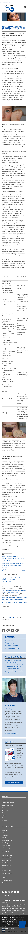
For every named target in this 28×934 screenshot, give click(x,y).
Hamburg (10, 912)
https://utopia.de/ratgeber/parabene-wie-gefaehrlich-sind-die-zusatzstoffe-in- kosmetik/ (13, 565)
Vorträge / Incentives (7, 880)
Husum (9, 913)
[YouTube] (12, 892)
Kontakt (4, 818)
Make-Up (4, 837)
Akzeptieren (23, 922)
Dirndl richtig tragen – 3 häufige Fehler (14, 671)
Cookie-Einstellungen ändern (7, 2)
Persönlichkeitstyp (6, 870)
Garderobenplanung (7, 860)
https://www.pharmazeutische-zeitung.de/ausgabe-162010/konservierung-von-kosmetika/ (13, 558)
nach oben (6, 895)
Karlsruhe (21, 913)
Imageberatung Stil (6, 857)
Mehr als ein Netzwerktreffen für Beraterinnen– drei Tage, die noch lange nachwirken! (14, 666)
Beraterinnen (5, 810)
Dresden (4, 910)
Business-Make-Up (6, 865)
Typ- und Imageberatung (8, 802)
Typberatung (5, 835)
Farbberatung (5, 830)
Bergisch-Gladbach (20, 905)
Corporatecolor (5, 800)
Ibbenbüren (15, 913)
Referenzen (4, 882)
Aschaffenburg (11, 905)
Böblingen (13, 906)
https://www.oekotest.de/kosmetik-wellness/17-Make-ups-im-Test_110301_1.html (11, 579)
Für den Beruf (6, 851)
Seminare (4, 877)
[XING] (8, 630)
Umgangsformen (6, 868)
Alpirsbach (4, 905)
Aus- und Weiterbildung (12, 648)
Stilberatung (5, 832)
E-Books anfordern (14, 782)
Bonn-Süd (18, 906)
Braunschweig (5, 908)
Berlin (3, 906)
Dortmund (22, 908)
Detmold (17, 908)
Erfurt (14, 910)
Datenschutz (5, 930)
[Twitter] (12, 630)
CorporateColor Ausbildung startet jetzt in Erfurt (13, 661)
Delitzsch (12, 908)
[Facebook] (3, 630)
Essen (17, 910)
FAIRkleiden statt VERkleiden (13, 646)
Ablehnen (22, 926)
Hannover (20, 912)
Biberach (8, 906)
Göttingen (4, 912)
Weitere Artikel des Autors (13, 733)
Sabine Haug (13, 30)
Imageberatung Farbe (7, 855)
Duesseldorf (9, 910)
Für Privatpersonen (7, 826)
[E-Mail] (17, 630)
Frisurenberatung (6, 845)
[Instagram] (9, 892)
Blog (3, 812)
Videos (3, 807)
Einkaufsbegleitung (6, 843)
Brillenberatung (6, 848)
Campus (4, 815)
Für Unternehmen (7, 873)
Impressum (11, 928)
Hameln (15, 912)
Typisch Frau (9, 640)
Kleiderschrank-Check (7, 840)
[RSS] (18, 892)
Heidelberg (4, 913)
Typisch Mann (10, 643)
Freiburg (22, 910)
